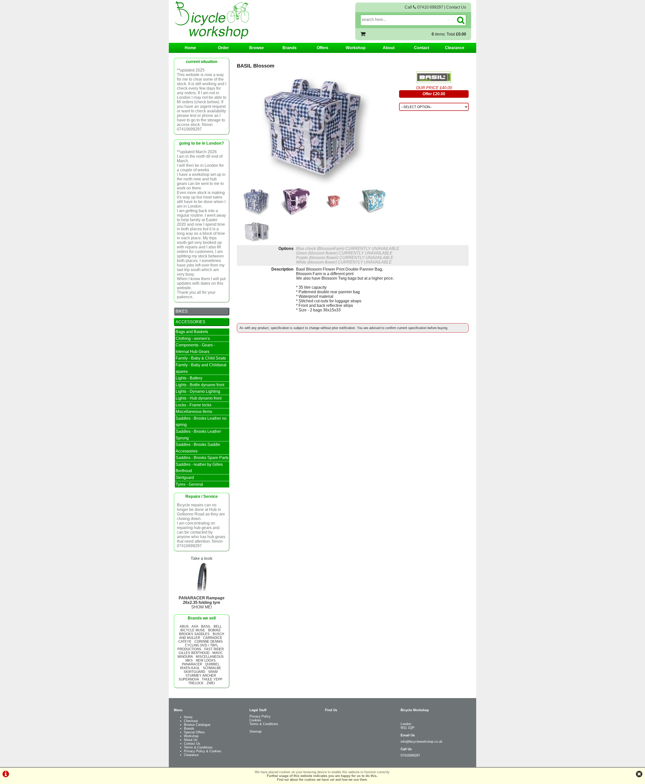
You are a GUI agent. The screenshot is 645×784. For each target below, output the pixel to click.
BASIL (206, 626)
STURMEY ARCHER (200, 675)
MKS (189, 660)
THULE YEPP (212, 679)
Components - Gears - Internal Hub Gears (195, 348)
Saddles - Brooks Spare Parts (202, 457)
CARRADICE (212, 638)
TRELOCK (196, 683)
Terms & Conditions (198, 747)
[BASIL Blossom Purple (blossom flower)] (294, 201)
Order (223, 48)
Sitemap (255, 731)
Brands (289, 48)
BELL (218, 626)
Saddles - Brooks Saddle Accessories (198, 447)
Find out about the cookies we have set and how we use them (322, 779)
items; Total (449, 34)
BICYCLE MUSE (192, 630)
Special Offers (194, 732)
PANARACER (192, 664)
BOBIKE (214, 630)
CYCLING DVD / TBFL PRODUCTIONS (197, 647)
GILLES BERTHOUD (194, 653)
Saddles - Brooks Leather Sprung (198, 434)
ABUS (184, 626)
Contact (421, 48)
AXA (194, 626)
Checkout (191, 721)
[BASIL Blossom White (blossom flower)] (256, 230)
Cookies (255, 720)
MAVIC (217, 653)
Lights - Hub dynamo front (198, 398)
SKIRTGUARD (194, 672)
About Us (191, 740)
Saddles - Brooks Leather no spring (201, 421)
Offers (322, 48)
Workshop (356, 48)
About (389, 48)
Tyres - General (189, 484)
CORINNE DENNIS (209, 641)
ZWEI (211, 683)
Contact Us (456, 7)
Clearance (454, 48)
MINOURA (185, 657)
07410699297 (410, 755)
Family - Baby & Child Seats (201, 358)
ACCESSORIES (190, 322)
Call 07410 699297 (424, 7)
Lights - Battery (189, 378)
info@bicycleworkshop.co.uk (421, 741)
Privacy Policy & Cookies (202, 751)
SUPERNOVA (189, 679)
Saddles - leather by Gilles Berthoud (199, 467)
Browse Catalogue (197, 725)
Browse (256, 48)
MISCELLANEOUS (210, 657)
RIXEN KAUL (190, 668)
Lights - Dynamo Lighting (198, 391)
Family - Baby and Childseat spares (201, 368)
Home (190, 48)
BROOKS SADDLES (194, 634)
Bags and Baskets (192, 332)
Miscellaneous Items (194, 411)
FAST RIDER (214, 649)
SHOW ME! (201, 602)
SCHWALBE (212, 668)
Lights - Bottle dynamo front (200, 385)
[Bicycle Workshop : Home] (232, 20)
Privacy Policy (260, 716)
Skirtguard (185, 477)
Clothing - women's (193, 338)
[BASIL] (434, 77)
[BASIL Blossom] (314, 129)
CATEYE (184, 641)
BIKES (182, 311)
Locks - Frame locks (193, 405)
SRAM (213, 672)
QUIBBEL (212, 664)
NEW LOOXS (206, 660)
